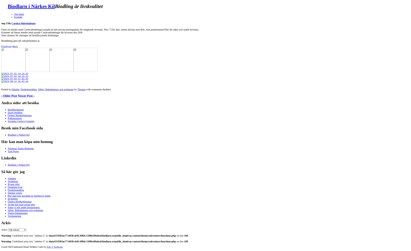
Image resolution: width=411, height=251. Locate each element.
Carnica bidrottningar (23, 23)
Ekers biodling (15, 112)
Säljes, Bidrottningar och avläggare (56, 89)
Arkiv (4, 229)
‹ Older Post (9, 95)
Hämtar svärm (15, 193)
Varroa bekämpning (18, 213)
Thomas (81, 89)
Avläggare (13, 181)
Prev (9, 46)
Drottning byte (15, 187)
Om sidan (19, 14)
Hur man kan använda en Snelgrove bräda (29, 196)
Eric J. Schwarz (55, 247)
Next (15, 46)
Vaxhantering (14, 216)
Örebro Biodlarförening (20, 115)
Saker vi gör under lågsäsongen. (24, 207)
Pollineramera (15, 118)
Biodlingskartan (16, 109)
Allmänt (15, 89)
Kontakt (18, 17)
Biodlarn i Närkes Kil (31, 6)
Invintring (13, 198)
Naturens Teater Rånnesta (21, 148)
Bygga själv (14, 184)
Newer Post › (26, 95)
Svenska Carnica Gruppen (21, 121)
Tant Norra (13, 151)
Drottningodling (29, 89)
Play (3, 46)
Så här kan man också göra (21, 204)
